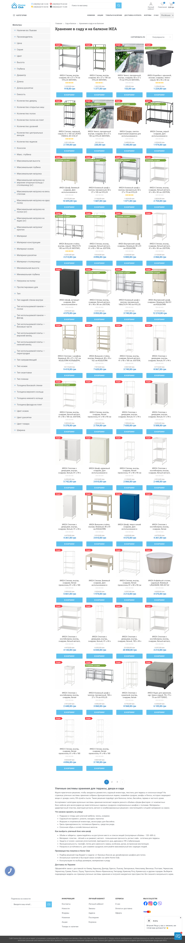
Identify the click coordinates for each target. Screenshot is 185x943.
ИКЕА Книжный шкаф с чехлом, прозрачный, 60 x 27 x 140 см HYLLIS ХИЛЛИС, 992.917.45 (99, 191)
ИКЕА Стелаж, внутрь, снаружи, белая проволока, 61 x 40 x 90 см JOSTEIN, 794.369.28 (99, 415)
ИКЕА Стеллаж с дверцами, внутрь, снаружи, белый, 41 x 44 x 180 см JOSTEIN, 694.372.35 (99, 641)
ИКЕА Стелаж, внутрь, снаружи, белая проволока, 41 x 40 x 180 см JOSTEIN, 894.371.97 (99, 752)
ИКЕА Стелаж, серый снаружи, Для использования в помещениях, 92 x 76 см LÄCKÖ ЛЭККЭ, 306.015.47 (159, 136)
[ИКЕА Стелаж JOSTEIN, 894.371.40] (99, 282)
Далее (122, 782)
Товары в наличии (114, 15)
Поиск (119, 5)
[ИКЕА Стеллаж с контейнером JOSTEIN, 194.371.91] (159, 507)
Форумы (147, 15)
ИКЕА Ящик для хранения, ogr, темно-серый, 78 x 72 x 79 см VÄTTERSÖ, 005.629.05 (159, 696)
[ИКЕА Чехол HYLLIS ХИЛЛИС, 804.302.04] (99, 114)
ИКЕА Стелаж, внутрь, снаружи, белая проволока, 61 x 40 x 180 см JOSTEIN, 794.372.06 (69, 752)
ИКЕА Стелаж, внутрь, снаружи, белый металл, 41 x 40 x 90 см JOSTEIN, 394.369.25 (159, 247)
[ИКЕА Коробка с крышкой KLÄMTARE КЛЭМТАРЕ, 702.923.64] (159, 58)
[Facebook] (146, 903)
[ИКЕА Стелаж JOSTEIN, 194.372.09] (69, 394)
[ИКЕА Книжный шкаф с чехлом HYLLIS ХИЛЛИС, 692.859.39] (129, 170)
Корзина (92, 922)
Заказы (92, 908)
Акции (100, 15)
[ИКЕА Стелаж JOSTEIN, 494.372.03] (99, 226)
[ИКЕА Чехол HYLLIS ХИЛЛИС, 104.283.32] (129, 58)
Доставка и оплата (132, 15)
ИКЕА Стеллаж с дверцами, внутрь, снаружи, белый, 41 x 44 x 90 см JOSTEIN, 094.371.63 (69, 527)
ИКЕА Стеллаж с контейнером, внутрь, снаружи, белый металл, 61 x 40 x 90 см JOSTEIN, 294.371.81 (159, 641)
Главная (58, 23)
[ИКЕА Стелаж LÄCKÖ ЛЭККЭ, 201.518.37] (69, 114)
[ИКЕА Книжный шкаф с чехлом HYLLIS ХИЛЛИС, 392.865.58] (99, 675)
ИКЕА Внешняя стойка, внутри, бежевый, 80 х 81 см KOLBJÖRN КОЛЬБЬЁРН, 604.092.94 (99, 527)
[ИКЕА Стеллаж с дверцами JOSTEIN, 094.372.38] (129, 394)
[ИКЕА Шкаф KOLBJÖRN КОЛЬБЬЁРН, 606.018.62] (69, 170)
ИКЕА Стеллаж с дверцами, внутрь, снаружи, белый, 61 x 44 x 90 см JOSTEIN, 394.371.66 (159, 415)
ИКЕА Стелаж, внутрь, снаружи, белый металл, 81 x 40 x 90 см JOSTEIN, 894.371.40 (99, 303)
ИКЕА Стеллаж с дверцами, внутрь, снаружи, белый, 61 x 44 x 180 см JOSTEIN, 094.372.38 (129, 416)
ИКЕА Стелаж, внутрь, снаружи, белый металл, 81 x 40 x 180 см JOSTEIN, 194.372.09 (69, 415)
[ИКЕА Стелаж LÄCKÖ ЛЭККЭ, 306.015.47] (159, 114)
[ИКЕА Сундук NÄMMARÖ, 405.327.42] (129, 114)
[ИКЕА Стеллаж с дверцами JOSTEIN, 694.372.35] (99, 619)
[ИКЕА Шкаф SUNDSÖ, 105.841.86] (99, 451)
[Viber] (160, 903)
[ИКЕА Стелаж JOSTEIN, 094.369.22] (129, 451)
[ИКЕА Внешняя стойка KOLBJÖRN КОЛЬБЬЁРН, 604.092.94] (99, 507)
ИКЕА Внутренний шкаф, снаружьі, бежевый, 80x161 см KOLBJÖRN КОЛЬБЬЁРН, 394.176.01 (159, 303)
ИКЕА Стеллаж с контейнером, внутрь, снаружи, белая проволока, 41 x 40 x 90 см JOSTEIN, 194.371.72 (69, 697)
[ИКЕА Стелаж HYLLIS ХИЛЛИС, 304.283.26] (69, 58)
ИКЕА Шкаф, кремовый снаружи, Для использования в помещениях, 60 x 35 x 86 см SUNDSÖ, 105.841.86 (99, 472)
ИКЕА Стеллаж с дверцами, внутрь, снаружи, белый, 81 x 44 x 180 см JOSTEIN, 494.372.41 (159, 360)
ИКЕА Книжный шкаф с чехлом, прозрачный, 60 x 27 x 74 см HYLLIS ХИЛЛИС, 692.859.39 (129, 191)
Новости (66, 908)
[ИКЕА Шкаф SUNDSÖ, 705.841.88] (69, 282)
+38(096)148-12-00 (40, 4)
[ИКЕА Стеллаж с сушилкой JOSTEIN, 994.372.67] (129, 675)
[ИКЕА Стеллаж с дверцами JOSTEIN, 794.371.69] (69, 451)
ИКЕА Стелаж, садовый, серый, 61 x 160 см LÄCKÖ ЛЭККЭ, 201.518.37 (69, 133)
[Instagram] (150, 903)
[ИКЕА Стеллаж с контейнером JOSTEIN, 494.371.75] (159, 451)
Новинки (91, 15)
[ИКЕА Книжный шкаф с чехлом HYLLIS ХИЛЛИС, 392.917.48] (129, 282)
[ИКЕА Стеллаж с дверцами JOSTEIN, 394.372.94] (129, 619)
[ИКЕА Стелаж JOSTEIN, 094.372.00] (129, 338)
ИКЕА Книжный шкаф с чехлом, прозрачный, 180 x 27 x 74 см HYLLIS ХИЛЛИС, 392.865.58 (99, 696)
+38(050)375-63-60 (59, 4)
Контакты (66, 904)
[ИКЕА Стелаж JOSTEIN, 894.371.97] (99, 731)
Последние (94, 917)
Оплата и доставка (123, 908)
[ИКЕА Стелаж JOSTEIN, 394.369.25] (159, 226)
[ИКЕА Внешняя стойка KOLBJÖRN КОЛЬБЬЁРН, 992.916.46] (99, 338)
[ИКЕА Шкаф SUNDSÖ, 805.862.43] (129, 507)
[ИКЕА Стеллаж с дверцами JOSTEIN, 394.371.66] (159, 394)
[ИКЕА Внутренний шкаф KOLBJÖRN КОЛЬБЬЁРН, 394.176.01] (159, 282)
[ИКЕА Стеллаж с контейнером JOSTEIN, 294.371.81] (159, 619)
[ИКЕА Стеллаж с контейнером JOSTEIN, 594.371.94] (69, 619)
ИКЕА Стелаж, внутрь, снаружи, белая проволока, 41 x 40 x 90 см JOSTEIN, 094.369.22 (129, 471)
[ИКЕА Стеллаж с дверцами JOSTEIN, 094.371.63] (69, 507)
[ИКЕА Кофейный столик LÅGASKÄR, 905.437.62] (159, 563)
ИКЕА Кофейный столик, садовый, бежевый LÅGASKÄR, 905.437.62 (159, 582)
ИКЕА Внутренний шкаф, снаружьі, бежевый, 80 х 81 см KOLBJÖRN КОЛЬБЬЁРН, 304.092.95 (129, 247)
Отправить (49, 904)
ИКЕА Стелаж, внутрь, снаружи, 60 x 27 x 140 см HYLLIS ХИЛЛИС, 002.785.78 (99, 78)
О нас (156, 15)
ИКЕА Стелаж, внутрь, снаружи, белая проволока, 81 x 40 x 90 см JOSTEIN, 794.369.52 (129, 583)
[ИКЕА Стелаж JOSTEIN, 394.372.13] (69, 563)
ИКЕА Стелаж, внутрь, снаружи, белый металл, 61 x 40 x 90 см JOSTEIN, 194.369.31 (159, 191)
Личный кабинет (151, 8)
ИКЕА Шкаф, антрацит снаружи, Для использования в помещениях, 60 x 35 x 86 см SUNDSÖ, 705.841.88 (69, 304)
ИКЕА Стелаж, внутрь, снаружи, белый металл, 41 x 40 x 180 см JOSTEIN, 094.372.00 (129, 359)
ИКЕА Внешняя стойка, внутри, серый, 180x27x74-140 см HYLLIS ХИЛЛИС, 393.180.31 (69, 247)
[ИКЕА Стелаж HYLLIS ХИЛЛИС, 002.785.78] (99, 58)
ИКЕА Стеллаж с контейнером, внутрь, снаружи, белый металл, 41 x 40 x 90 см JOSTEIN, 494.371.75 (159, 472)
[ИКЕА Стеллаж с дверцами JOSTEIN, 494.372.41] (159, 338)
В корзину (69, 95)
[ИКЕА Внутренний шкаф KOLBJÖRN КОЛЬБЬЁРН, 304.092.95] (129, 226)
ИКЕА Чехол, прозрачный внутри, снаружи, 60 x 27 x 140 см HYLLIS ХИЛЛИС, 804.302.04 (99, 134)
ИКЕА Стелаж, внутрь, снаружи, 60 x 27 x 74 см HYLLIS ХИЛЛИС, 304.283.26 (69, 78)
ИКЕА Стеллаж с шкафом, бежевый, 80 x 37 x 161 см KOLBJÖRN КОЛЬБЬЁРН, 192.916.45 (69, 359)
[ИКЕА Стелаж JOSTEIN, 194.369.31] (159, 170)
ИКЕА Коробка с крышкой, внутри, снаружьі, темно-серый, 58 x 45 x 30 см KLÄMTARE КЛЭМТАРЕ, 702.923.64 (159, 80)
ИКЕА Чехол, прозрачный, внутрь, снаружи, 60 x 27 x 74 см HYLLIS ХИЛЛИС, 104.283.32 (129, 78)
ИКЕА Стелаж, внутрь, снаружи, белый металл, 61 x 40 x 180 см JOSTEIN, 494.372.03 (99, 247)
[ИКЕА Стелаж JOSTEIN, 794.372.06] (69, 731)
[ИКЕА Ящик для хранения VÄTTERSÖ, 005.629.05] (159, 675)
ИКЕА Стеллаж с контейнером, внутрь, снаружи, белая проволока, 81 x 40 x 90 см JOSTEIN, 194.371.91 (159, 529)
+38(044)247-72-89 (59, 7)
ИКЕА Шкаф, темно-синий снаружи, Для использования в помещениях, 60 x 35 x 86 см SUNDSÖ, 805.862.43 (129, 529)
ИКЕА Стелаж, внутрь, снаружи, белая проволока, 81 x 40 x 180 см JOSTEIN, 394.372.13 (69, 583)
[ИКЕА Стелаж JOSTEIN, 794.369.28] (99, 394)
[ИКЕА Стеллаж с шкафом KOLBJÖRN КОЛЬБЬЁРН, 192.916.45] (69, 338)
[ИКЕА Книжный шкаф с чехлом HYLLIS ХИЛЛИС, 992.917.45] (99, 170)
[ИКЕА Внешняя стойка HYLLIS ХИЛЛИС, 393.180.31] (69, 226)
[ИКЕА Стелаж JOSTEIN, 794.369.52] (129, 563)
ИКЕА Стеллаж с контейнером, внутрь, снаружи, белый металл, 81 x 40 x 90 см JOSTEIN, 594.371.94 (69, 641)
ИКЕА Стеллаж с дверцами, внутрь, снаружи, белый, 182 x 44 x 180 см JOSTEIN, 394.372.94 (129, 641)
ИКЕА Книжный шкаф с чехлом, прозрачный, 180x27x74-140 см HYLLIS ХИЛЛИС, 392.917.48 (129, 303)
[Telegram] (155, 903)
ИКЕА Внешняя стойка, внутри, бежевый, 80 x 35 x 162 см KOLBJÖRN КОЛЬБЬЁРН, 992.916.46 (99, 359)
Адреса (92, 913)
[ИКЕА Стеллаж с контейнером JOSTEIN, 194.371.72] (69, 675)
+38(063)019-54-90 (40, 7)
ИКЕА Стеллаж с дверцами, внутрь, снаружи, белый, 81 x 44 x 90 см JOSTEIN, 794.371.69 (69, 471)
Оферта (118, 913)
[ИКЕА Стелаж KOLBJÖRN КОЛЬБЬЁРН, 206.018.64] (99, 563)
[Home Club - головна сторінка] (18, 5)
